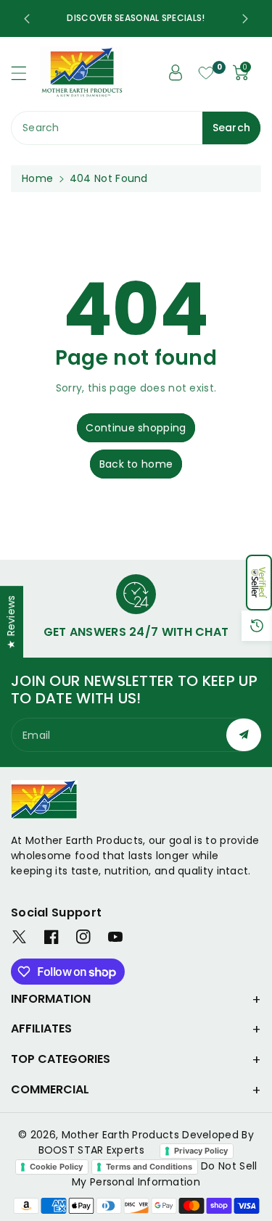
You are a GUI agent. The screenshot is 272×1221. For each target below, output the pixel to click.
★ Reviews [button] (11, 622)
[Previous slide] (27, 19)
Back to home (136, 464)
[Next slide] (245, 19)
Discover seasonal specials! (136, 18)
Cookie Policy (56, 1167)
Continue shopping (136, 428)
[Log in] (175, 72)
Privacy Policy (201, 1151)
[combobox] (136, 128)
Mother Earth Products (120, 1134)
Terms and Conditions (149, 1167)
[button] (259, 582)
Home (37, 178)
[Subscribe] (243, 735)
